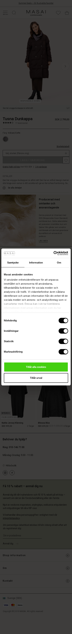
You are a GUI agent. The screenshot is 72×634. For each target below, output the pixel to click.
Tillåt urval (36, 377)
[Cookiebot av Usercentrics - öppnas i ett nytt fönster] (53, 253)
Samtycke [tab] (13, 262)
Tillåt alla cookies (36, 366)
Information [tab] (36, 262)
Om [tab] (59, 262)
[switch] (63, 331)
